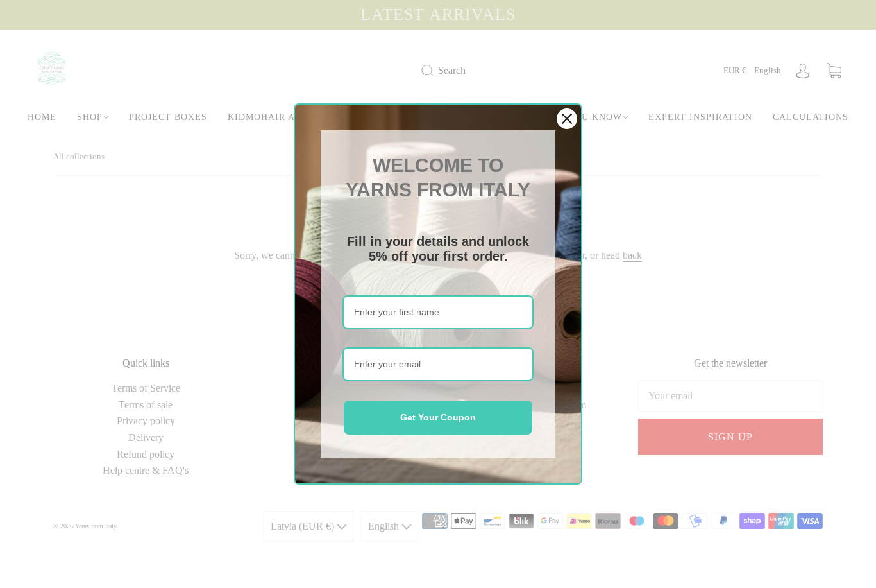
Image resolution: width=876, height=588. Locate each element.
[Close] (567, 118)
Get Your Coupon (438, 417)
